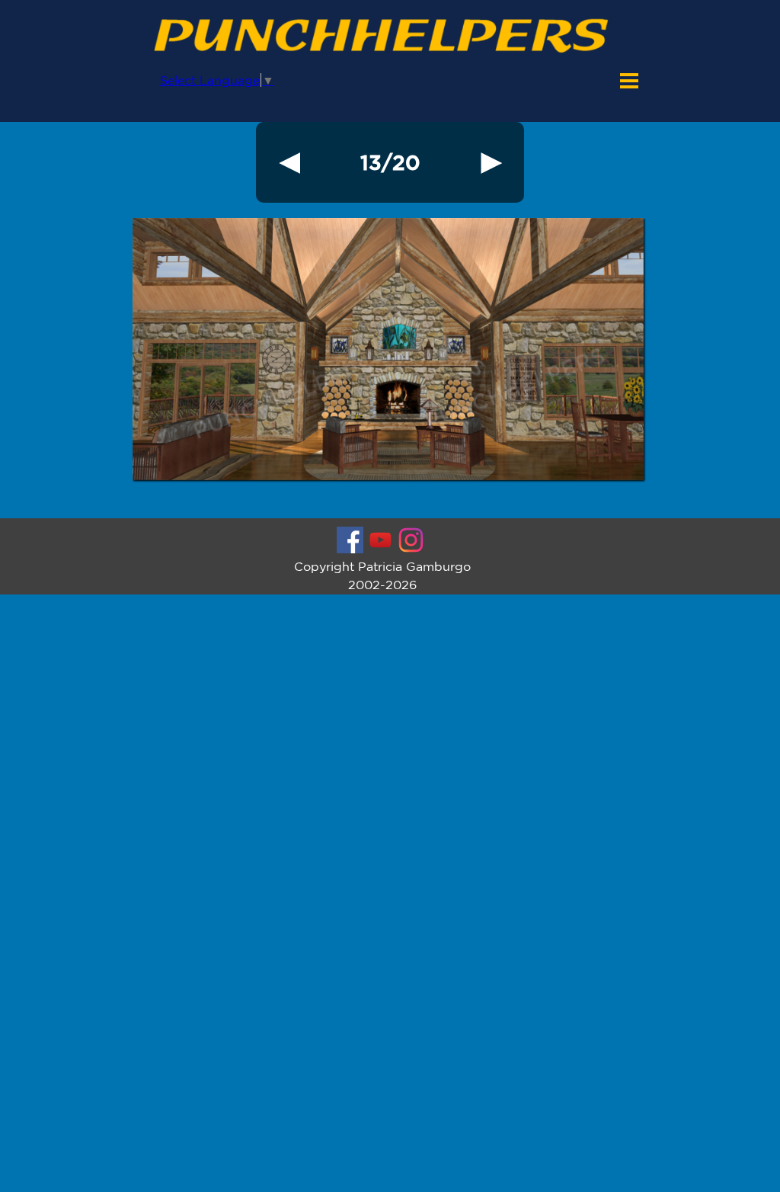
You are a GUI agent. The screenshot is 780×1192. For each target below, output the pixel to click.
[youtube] (380, 540)
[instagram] (411, 540)
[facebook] (350, 540)
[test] (289, 162)
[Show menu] (629, 81)
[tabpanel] (390, 162)
